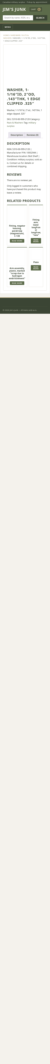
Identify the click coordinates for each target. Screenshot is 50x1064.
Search (40, 17)
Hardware (15, 35)
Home (6, 35)
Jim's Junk (14, 9)
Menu (8, 27)
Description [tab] (17, 135)
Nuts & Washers (15, 122)
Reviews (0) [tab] (32, 135)
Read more (17, 241)
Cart (35, 9)
